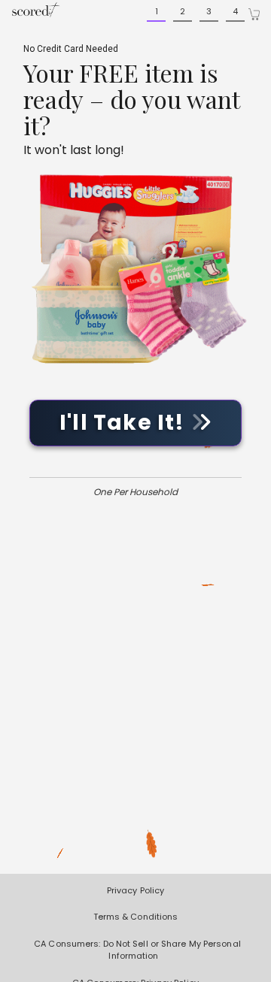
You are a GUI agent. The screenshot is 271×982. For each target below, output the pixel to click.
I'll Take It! (124, 422)
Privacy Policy (135, 890)
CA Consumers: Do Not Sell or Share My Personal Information (137, 950)
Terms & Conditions (135, 917)
